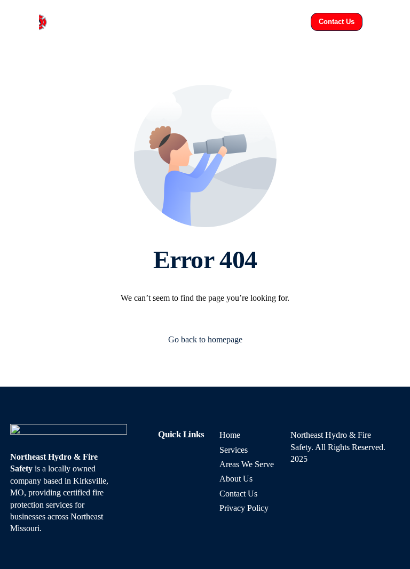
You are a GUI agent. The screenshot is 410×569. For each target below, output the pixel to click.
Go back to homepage (205, 339)
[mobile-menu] (384, 22)
